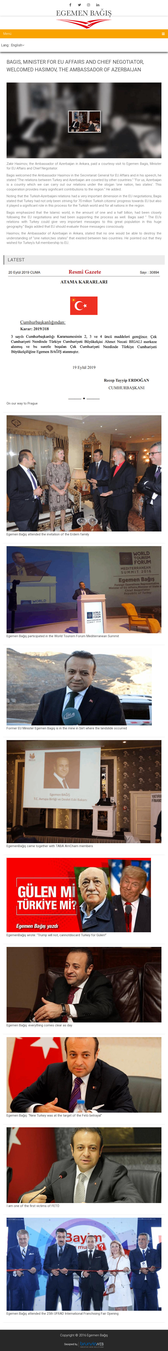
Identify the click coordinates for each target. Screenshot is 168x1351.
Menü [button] (7, 34)
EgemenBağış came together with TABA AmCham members (50, 846)
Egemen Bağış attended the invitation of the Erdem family (48, 534)
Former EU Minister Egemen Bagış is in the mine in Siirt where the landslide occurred (67, 728)
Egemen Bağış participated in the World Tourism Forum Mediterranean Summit (63, 636)
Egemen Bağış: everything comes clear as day (39, 1025)
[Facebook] (70, 4)
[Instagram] (88, 4)
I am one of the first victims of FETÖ (33, 1206)
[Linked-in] (97, 4)
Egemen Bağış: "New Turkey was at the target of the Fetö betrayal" (54, 1115)
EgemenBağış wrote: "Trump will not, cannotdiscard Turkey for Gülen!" (57, 935)
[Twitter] (79, 4)
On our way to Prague (22, 403)
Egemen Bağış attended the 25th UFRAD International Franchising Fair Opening (63, 1314)
